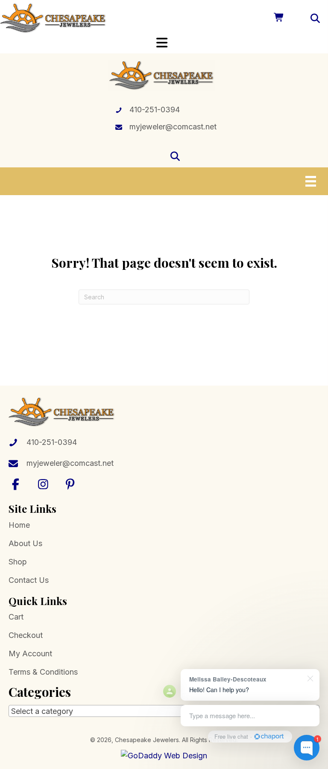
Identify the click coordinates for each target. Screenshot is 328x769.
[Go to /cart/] (278, 18)
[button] (16, 484)
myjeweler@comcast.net (173, 126)
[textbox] (164, 711)
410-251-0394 (154, 109)
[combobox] (164, 711)
